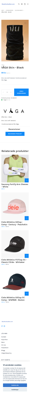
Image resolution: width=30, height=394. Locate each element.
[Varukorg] (24, 4)
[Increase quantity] (11, 92)
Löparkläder (9, 10)
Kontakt (3, 337)
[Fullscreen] (25, 23)
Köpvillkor (4, 339)
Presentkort (4, 347)
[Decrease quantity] (3, 92)
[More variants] (27, 180)
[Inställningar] (21, 4)
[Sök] (18, 4)
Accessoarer (19, 10)
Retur (3, 342)
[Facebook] (2, 326)
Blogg (3, 350)
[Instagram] (4, 326)
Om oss (3, 345)
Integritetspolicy (6, 353)
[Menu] (27, 4)
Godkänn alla (15, 385)
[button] (26, 41)
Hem (2, 10)
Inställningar (15, 389)
